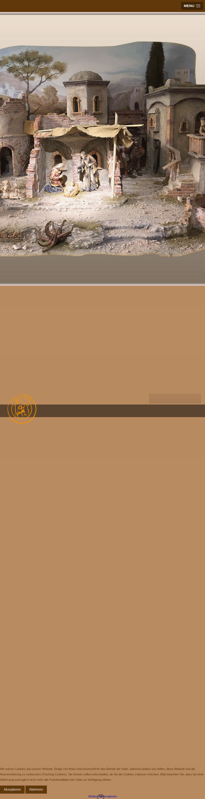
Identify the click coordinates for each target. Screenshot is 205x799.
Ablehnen (36, 789)
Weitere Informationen (102, 796)
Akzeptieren (12, 789)
